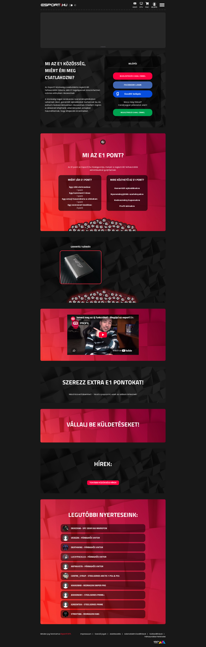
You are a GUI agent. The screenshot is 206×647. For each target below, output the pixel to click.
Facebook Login (132, 85)
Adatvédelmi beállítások (135, 634)
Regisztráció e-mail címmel (133, 112)
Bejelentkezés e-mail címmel (133, 76)
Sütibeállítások (156, 634)
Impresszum (85, 634)
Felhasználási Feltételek (155, 636)
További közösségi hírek (103, 483)
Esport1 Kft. (66, 634)
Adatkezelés (115, 634)
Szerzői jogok (100, 634)
